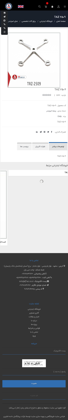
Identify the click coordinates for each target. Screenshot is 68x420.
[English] (20, 6)
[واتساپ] (4, 32)
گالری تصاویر (34, 313)
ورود (34, 335)
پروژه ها (34, 324)
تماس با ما (34, 332)
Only (60, 116)
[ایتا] (4, 28)
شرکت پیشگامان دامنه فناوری (14, 416)
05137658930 (35, 277)
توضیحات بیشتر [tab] (58, 146)
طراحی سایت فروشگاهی (55, 416)
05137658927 (22, 277)
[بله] (4, 24)
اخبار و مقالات (34, 316)
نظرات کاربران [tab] (40, 146)
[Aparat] (4, 20)
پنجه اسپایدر (51, 111)
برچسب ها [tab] (24, 146)
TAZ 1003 (61, 242)
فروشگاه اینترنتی (34, 309)
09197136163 (27, 273)
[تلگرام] (4, 16)
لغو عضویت (34, 395)
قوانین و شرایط (34, 328)
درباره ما (34, 320)
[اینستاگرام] (4, 13)
